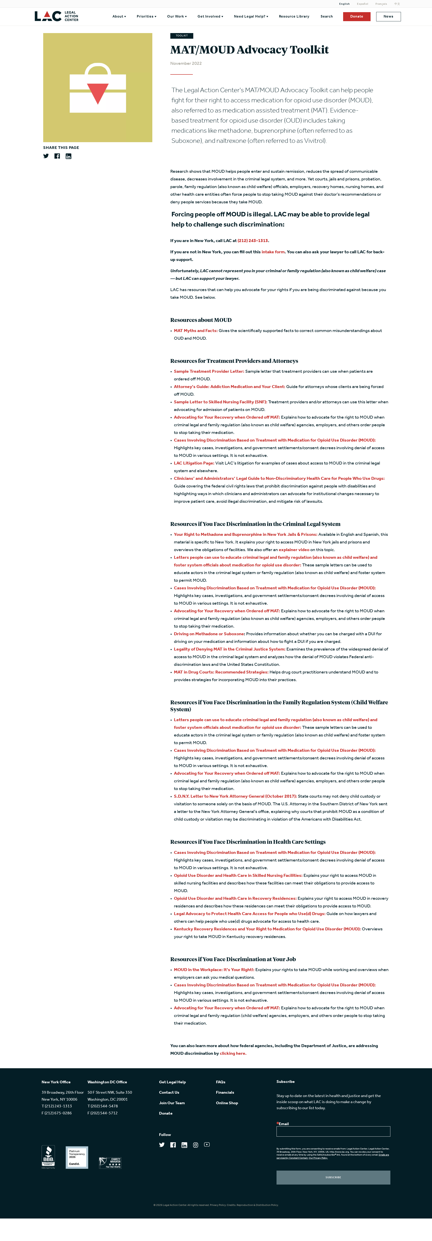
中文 (397, 4)
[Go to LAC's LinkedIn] (184, 1146)
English (344, 4)
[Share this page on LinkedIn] (68, 156)
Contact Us (169, 1093)
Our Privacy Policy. (318, 1158)
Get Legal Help (172, 1082)
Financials (225, 1093)
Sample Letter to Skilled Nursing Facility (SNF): (220, 402)
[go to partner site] (48, 1157)
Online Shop (227, 1103)
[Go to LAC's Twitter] (162, 1146)
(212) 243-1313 (253, 241)
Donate (356, 16)
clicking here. (233, 1053)
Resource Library (294, 16)
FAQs (220, 1082)
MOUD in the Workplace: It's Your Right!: (214, 970)
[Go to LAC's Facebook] (173, 1146)
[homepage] (64, 16)
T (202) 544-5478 (103, 1106)
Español (362, 4)
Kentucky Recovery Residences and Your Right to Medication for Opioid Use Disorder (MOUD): (267, 929)
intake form (273, 252)
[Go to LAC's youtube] (207, 1145)
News (389, 16)
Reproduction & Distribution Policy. (258, 1205)
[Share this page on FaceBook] (57, 156)
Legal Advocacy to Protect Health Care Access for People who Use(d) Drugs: (250, 914)
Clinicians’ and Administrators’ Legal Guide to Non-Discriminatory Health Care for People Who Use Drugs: (279, 478)
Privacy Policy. (218, 1205)
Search (327, 16)
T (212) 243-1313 (57, 1106)
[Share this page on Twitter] (46, 156)
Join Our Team (172, 1103)
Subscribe (333, 1177)
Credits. (231, 1205)
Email (284, 1124)
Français (381, 4)
